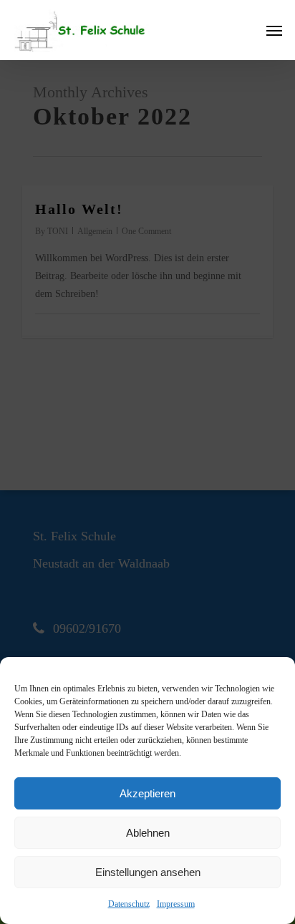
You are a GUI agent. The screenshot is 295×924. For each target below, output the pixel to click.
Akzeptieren (147, 793)
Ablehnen (148, 833)
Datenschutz (129, 904)
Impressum (176, 904)
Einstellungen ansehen (147, 872)
